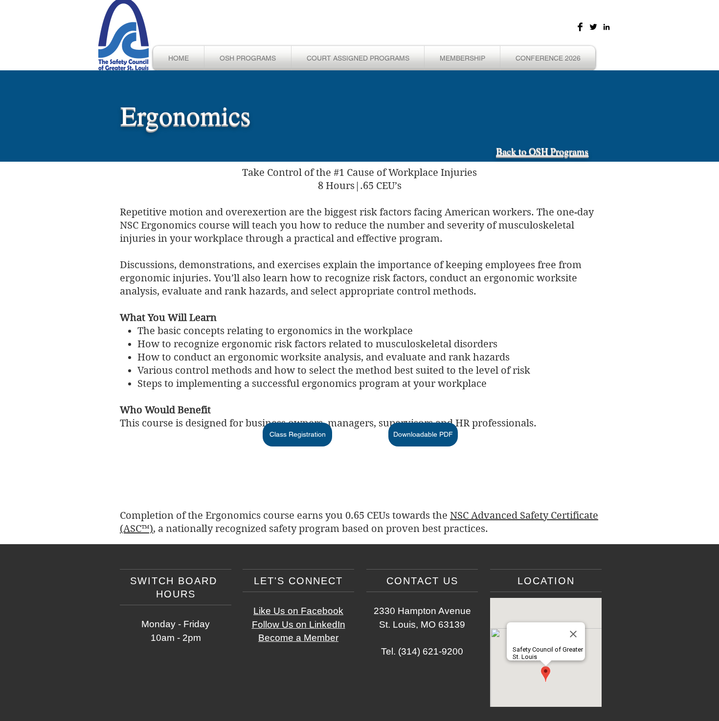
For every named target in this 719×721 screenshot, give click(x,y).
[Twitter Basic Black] (593, 26)
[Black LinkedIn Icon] (606, 26)
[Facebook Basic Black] (580, 26)
